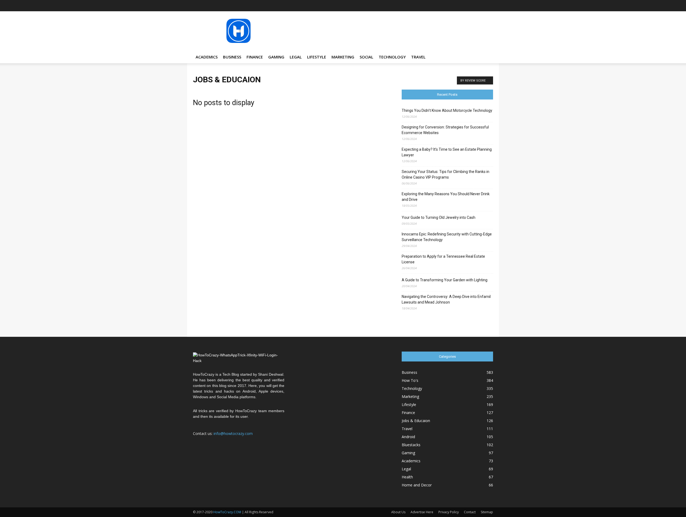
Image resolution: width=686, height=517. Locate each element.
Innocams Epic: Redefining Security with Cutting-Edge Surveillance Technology (447, 237)
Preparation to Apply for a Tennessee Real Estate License (443, 259)
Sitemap (487, 512)
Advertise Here (422, 512)
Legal (296, 57)
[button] (486, 57)
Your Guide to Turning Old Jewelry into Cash (438, 217)
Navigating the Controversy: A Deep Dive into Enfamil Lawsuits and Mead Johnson (446, 299)
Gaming (276, 57)
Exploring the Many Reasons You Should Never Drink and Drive (446, 197)
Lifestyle (316, 57)
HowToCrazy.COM (227, 512)
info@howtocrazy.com (233, 433)
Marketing (342, 57)
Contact (470, 512)
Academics (207, 57)
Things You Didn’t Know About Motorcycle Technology (447, 110)
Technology (392, 57)
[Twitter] (480, 5)
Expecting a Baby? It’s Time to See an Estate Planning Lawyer (447, 152)
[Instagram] (454, 5)
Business (232, 57)
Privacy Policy (448, 512)
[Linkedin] (462, 5)
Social (366, 57)
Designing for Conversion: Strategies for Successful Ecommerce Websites (445, 130)
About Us (398, 512)
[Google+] (445, 5)
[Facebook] (436, 5)
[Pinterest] (471, 5)
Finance (255, 57)
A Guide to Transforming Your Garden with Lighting (444, 280)
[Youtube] (489, 5)
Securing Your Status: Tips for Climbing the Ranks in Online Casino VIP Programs (445, 174)
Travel (418, 57)
